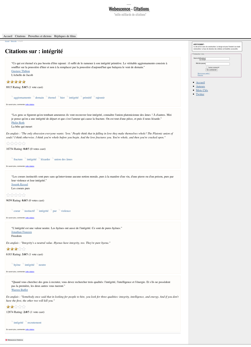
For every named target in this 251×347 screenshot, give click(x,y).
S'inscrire (200, 75)
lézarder (45, 159)
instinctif (29, 211)
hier (62, 97)
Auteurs (200, 86)
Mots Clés (202, 90)
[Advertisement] (128, 24)
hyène (17, 264)
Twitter (200, 94)
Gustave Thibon (20, 71)
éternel (52, 97)
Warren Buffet (19, 290)
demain (39, 97)
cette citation (29, 104)
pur (55, 211)
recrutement (34, 322)
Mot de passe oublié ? (204, 73)
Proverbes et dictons (40, 36)
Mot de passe (201, 63)
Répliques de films (65, 36)
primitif (87, 97)
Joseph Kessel (19, 184)
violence (66, 211)
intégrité (74, 97)
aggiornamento (22, 97)
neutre (42, 264)
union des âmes (63, 159)
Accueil (200, 82)
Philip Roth (17, 122)
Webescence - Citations (129, 8)
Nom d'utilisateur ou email (200, 59)
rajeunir (100, 97)
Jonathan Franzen (21, 232)
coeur (17, 211)
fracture (18, 159)
